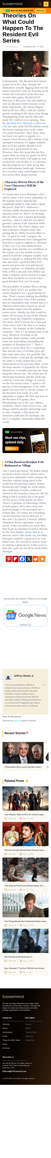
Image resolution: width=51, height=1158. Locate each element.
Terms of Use (31, 1105)
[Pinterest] (9, 630)
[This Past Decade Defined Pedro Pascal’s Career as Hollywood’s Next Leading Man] (25, 905)
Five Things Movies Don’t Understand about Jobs (25, 992)
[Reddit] (35, 630)
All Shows (6, 1121)
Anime (4, 1109)
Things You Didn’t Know (12, 1113)
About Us (29, 1109)
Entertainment (8, 1105)
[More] (42, 630)
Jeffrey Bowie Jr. (11, 47)
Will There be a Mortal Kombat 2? (18, 1028)
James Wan (36, 599)
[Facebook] (22, 630)
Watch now (40, 11)
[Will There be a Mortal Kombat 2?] (25, 1012)
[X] (29, 630)
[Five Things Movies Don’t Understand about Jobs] (25, 976)
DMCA (28, 1101)
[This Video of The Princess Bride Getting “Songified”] (25, 940)
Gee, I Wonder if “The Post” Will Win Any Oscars (24, 1039)
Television (6, 1097)
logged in (16, 792)
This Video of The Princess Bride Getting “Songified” (26, 957)
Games (5, 1117)
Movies (5, 1101)
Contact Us (30, 1113)
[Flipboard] (15, 630)
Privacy (28, 1097)
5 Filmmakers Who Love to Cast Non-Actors (23, 838)
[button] (46, 4)
